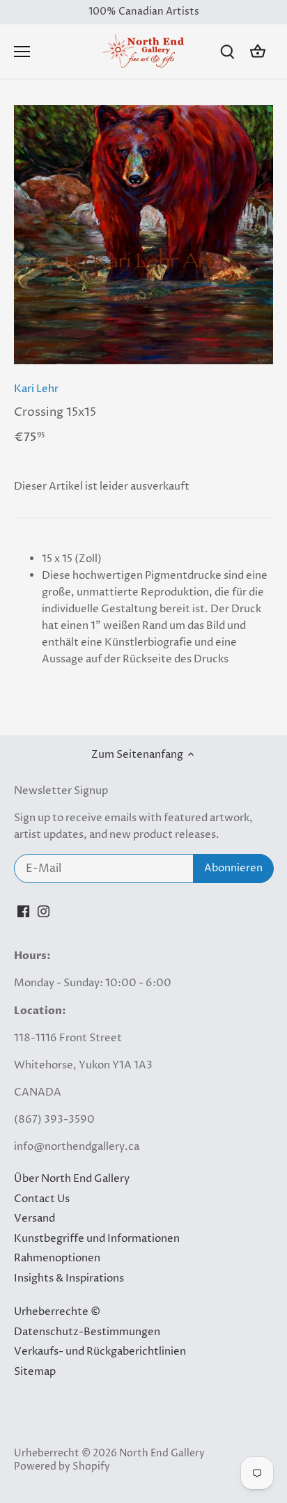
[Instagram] (43, 910)
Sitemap (35, 1371)
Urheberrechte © (57, 1312)
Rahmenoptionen (57, 1258)
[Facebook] (23, 910)
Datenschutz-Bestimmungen (87, 1332)
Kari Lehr (36, 389)
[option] (143, 234)
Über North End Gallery (72, 1178)
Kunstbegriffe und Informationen (97, 1238)
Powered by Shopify (62, 1467)
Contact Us (42, 1199)
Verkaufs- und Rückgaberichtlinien (100, 1351)
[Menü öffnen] (22, 51)
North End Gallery (162, 1453)
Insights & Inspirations (69, 1278)
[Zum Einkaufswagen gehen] (257, 52)
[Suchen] (227, 52)
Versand (34, 1218)
